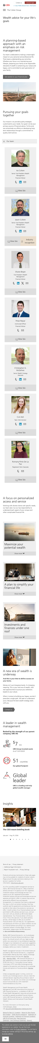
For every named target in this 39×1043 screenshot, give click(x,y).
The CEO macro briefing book (16, 829)
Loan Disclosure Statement (18, 1020)
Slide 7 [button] (29, 839)
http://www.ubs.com (17, 883)
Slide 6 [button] (25, 839)
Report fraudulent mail (11, 870)
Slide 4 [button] (19, 839)
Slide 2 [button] (13, 839)
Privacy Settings (24, 870)
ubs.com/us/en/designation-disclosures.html (19, 1009)
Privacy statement (18, 864)
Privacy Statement (21, 1029)
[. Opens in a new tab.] (6, 5)
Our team (10, 141)
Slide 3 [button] (17, 839)
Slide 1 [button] (11, 839)
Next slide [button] (33, 819)
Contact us (19, 3)
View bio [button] (24, 191)
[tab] (11, 839)
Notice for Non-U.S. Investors (11, 1012)
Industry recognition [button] (30, 241)
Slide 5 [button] (23, 839)
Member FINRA (11, 958)
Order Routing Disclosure (19, 1014)
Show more (19, 554)
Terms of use (6, 864)
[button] (24, 181)
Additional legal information (12, 867)
